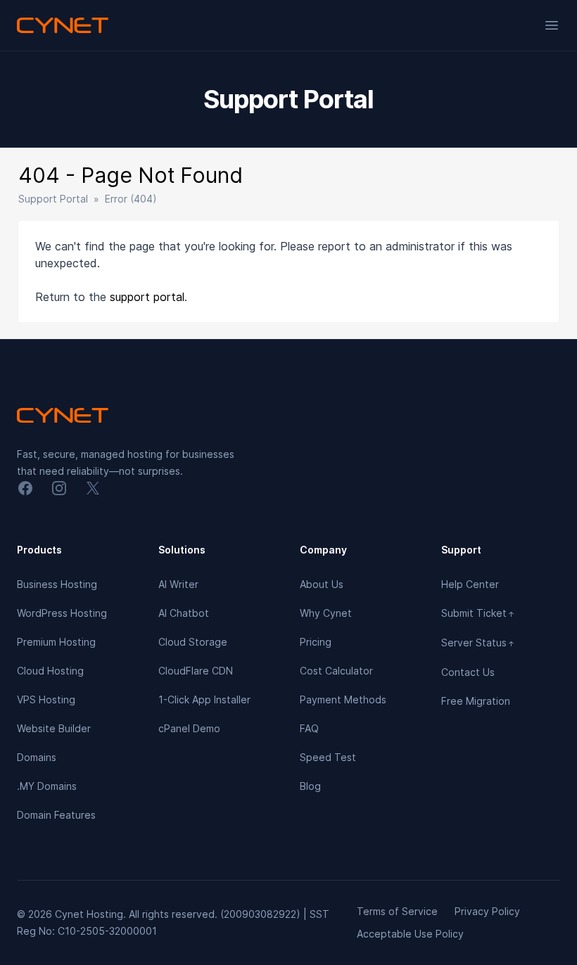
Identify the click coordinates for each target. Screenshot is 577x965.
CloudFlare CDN (195, 671)
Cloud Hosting (50, 671)
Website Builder (54, 728)
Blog (310, 786)
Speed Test (328, 757)
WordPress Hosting (62, 613)
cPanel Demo (189, 728)
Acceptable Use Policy (410, 934)
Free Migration (475, 701)
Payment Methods (343, 699)
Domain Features (56, 815)
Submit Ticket (478, 613)
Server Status (478, 642)
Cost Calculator (336, 671)
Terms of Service (397, 911)
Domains (36, 757)
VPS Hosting (46, 699)
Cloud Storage (192, 642)
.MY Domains (47, 786)
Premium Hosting (56, 642)
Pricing (315, 642)
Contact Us (468, 672)
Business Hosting (57, 584)
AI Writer (178, 584)
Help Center (470, 584)
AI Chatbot (183, 613)
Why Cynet (326, 613)
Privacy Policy (487, 911)
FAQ (309, 728)
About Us (321, 584)
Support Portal (53, 199)
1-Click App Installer (204, 699)
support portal (147, 297)
